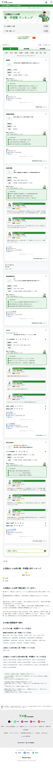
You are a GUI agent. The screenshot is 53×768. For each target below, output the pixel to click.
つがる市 (38, 635)
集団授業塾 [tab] (42, 48)
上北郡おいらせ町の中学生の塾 (24, 659)
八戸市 (11, 635)
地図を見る (9, 100)
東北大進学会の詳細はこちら (39, 541)
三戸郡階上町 (33, 642)
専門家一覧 (48, 726)
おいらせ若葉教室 (10, 423)
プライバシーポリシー (14, 733)
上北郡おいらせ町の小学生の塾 (9, 659)
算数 (45, 52)
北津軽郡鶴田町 (6, 640)
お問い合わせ (44, 733)
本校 (7, 95)
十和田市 (26, 635)
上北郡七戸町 (21, 640)
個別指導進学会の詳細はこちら (38, 323)
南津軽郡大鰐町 (22, 637)
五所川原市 (20, 635)
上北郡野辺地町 (13, 640)
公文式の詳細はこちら (40, 435)
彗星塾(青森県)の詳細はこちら (38, 160)
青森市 (4, 635)
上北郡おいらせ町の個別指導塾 (9, 667)
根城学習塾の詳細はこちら (39, 258)
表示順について (7, 44)
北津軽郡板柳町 (39, 637)
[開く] (45, 339)
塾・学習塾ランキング (9, 7)
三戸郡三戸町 (6, 642)
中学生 (6, 52)
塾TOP (3, 7)
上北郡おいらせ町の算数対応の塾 (41, 664)
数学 (41, 52)
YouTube (43, 721)
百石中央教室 (9, 412)
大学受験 (26, 52)
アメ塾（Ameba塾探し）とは (12, 726)
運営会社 (38, 733)
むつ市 (34, 635)
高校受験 (21, 52)
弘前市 (8, 635)
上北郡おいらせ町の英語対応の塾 (10, 664)
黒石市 (15, 635)
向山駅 (6, 268)
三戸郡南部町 (26, 642)
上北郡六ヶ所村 (42, 640)
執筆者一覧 (41, 726)
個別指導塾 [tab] (26, 48)
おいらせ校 (9, 247)
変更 (47, 26)
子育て (34, 721)
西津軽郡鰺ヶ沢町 (6, 637)
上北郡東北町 (35, 640)
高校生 (16, 52)
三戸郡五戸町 (12, 642)
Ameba (19, 752)
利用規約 (6, 733)
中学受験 (32, 52)
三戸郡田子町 (19, 642)
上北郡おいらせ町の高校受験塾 (24, 662)
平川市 (42, 635)
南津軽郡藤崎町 (14, 637)
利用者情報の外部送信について (27, 733)
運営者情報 (25, 729)
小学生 (11, 52)
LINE (18, 721)
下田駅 (10, 268)
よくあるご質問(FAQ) (25, 736)
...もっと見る (43, 212)
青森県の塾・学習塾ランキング (20, 7)
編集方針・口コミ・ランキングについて (28, 726)
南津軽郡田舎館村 (31, 637)
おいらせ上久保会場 (11, 311)
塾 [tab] (10, 48)
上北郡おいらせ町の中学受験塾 (9, 662)
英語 (37, 52)
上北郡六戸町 (28, 640)
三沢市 (30, 635)
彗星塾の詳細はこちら (40, 107)
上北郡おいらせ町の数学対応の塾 (25, 664)
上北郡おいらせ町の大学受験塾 (38, 662)
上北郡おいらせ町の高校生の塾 (38, 659)
